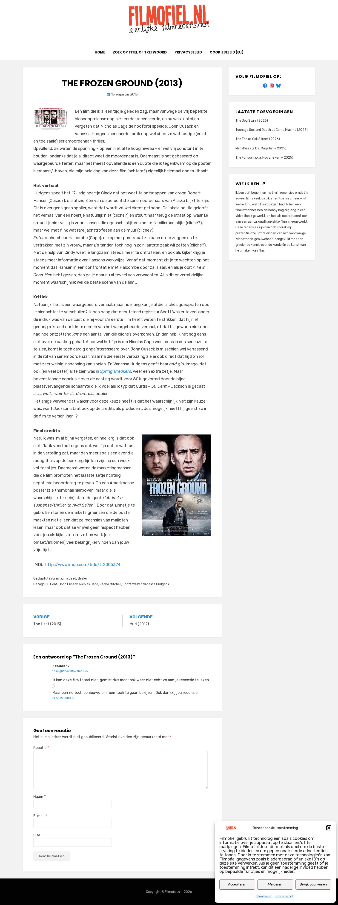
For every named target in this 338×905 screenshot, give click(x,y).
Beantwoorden (63, 698)
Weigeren (275, 884)
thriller (82, 578)
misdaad (69, 578)
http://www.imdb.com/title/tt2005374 (82, 564)
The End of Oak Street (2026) (257, 139)
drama (57, 578)
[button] (329, 828)
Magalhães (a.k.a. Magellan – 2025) (260, 148)
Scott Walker (132, 584)
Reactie (41, 747)
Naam (39, 796)
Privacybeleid (284, 896)
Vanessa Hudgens (156, 584)
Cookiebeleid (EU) (226, 52)
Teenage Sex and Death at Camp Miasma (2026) (271, 130)
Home (100, 52)
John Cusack (68, 584)
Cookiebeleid (264, 896)
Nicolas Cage (88, 584)
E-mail (40, 816)
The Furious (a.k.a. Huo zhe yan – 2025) (264, 158)
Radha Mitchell (110, 584)
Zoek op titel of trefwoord (140, 52)
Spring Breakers (115, 371)
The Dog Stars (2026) (251, 121)
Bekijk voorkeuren (313, 884)
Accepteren (237, 884)
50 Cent (51, 584)
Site (36, 835)
